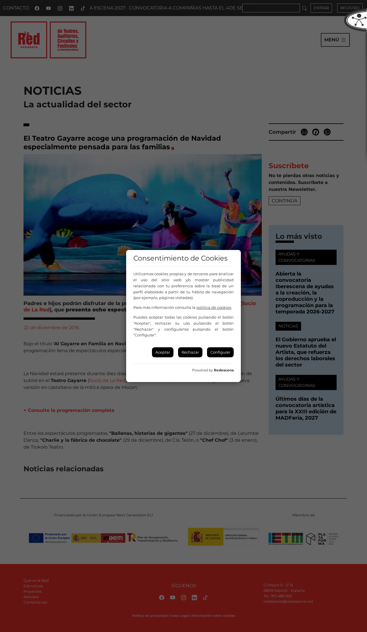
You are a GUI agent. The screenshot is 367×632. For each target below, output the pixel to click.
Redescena (224, 370)
